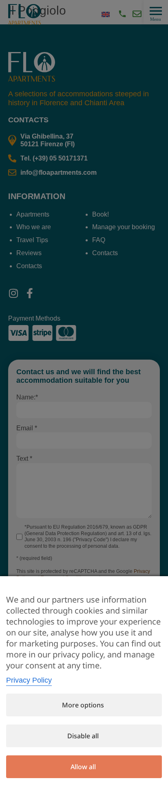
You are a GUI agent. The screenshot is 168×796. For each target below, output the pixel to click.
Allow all (83, 766)
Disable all (83, 735)
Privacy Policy (29, 680)
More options (83, 705)
